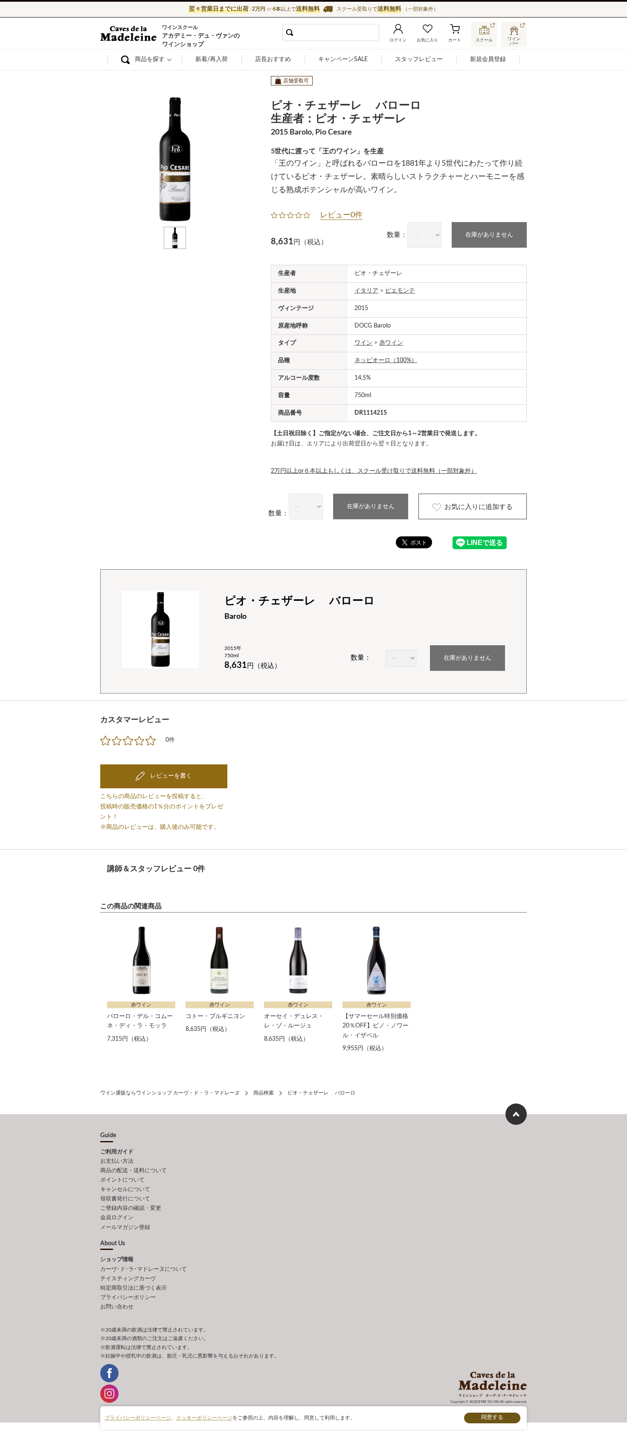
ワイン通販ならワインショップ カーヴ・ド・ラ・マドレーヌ (129, 34)
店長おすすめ (273, 59)
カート (454, 40)
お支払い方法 (117, 1161)
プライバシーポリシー (128, 1297)
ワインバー (514, 40)
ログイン (397, 40)
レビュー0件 (341, 215)
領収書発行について (125, 1199)
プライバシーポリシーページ (137, 1417)
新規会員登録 (488, 59)
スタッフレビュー (419, 59)
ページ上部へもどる (516, 1114)
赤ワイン (391, 343)
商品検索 (263, 1092)
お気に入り (427, 40)
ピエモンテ (400, 291)
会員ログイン (117, 1217)
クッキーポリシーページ (204, 1417)
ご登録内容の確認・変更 (130, 1208)
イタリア (366, 291)
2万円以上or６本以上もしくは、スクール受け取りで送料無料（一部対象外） (374, 471)
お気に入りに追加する (478, 506)
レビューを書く (170, 776)
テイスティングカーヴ (128, 1279)
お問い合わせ (117, 1307)
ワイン (363, 343)
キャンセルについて (125, 1189)
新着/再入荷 (211, 59)
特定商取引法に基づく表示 (133, 1288)
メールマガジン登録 (125, 1227)
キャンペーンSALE (343, 59)
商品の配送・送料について (133, 1171)
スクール (484, 40)
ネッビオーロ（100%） (385, 360)
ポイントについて (122, 1180)
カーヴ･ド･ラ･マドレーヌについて (143, 1269)
